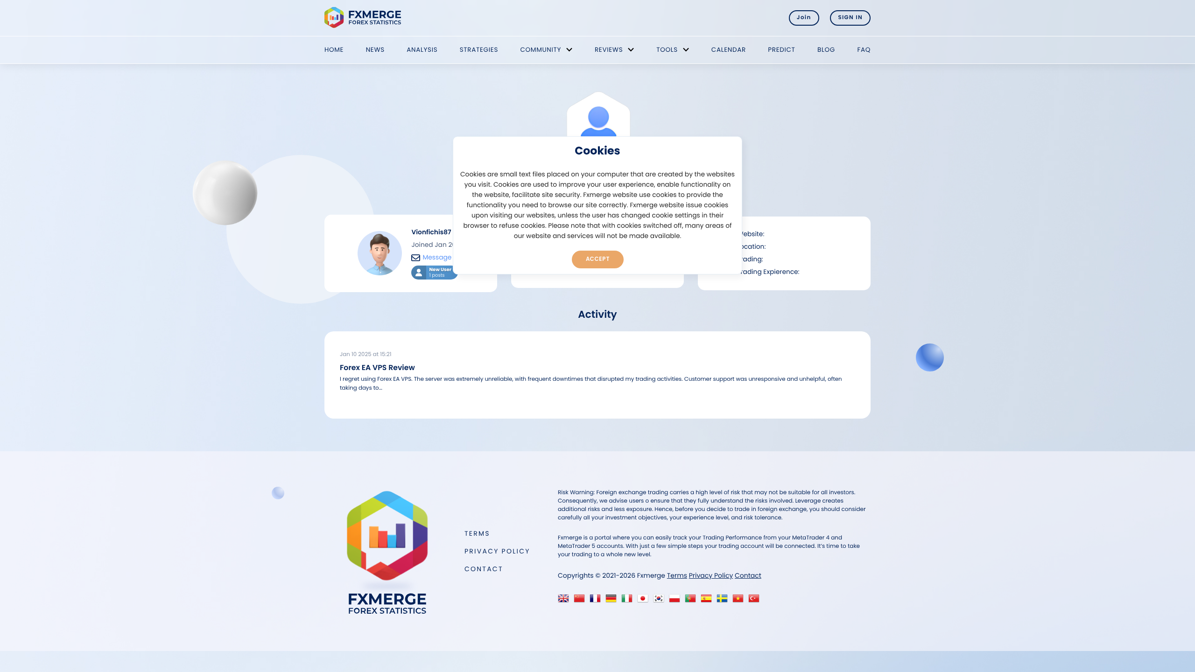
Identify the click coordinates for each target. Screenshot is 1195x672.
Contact (483, 569)
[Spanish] (708, 601)
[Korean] (660, 601)
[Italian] (629, 601)
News (375, 49)
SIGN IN (850, 17)
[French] (597, 601)
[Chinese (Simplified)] (581, 601)
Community (540, 49)
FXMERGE (364, 17)
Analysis (422, 49)
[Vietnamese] (740, 601)
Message (436, 257)
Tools (667, 49)
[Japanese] (645, 601)
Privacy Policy (497, 551)
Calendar (728, 49)
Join (804, 17)
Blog (826, 49)
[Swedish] (724, 601)
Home (334, 49)
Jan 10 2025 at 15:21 (365, 354)
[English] (565, 601)
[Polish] (676, 601)
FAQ (864, 49)
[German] (613, 601)
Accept (598, 259)
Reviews (609, 49)
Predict (781, 49)
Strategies (479, 49)
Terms (477, 533)
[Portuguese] (692, 601)
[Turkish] (756, 601)
